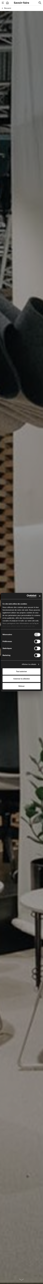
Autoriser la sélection (21, 679)
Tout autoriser (21, 671)
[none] (21, 1280)
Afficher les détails (29, 664)
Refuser (22, 686)
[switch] (37, 641)
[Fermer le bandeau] (39, 596)
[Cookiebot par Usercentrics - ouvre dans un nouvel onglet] (27, 595)
